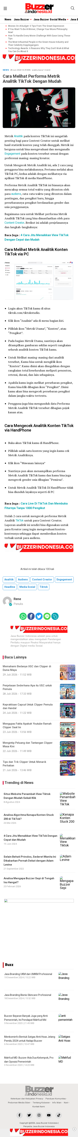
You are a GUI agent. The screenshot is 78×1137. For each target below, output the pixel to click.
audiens (16, 194)
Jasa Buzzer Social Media (50, 19)
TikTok (20, 520)
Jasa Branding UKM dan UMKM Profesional (28, 974)
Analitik (19, 136)
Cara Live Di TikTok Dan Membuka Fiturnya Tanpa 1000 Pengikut (36, 505)
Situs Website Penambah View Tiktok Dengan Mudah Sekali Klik (27, 796)
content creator (42, 579)
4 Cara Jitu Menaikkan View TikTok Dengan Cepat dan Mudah (37, 237)
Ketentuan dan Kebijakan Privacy (27, 1098)
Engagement (13, 154)
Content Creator (14, 223)
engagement (64, 579)
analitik (9, 579)
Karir (66, 1102)
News (8, 19)
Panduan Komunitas (56, 1098)
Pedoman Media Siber (19, 1102)
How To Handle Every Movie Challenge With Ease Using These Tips (39, 37)
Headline (9, 587)
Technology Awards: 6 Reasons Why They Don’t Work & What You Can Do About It (38, 50)
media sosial (27, 587)
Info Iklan (56, 1102)
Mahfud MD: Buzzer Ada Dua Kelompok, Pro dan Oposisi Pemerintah (29, 1060)
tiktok (44, 587)
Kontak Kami (38, 1106)
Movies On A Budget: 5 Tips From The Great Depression (36, 26)
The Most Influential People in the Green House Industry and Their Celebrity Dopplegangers (38, 44)
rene (17, 599)
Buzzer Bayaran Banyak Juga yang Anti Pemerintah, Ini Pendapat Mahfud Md (26, 1018)
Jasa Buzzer (21, 19)
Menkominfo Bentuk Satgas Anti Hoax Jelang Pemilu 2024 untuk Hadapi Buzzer (29, 1039)
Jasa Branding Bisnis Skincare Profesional (27, 995)
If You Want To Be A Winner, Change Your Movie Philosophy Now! (37, 31)
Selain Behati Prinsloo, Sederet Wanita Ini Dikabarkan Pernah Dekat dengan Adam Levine (30, 861)
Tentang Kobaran (41, 1102)
